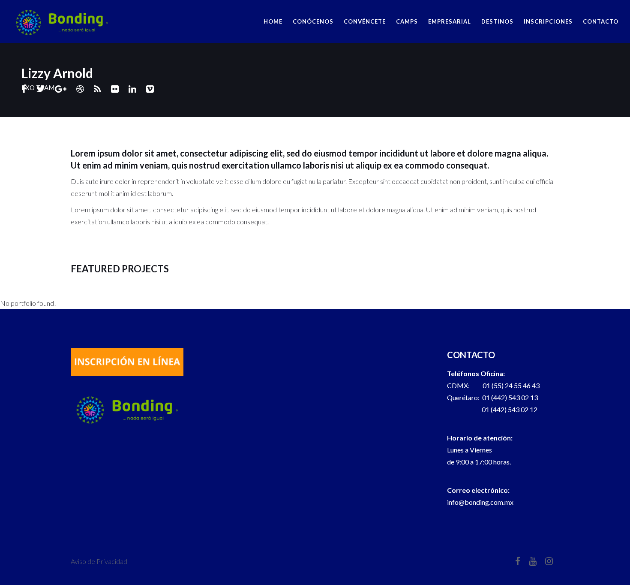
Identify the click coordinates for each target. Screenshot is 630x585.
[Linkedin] (132, 89)
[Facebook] (24, 89)
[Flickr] (115, 89)
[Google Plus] (60, 89)
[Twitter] (40, 89)
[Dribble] (80, 89)
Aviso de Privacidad (99, 561)
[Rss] (97, 89)
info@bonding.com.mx (480, 502)
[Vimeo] (150, 89)
